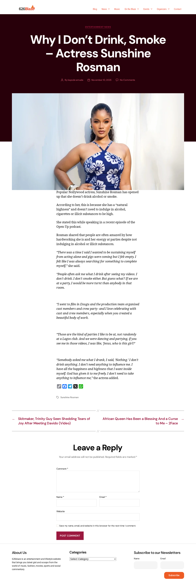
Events (146, 9)
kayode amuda (75, 79)
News (104, 9)
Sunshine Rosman (69, 397)
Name (60, 497)
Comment (62, 469)
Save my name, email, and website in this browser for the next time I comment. (97, 525)
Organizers (162, 9)
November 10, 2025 (101, 79)
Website (60, 511)
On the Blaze (130, 9)
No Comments (127, 79)
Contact (177, 9)
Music (117, 9)
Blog (95, 9)
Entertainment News (98, 27)
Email (103, 497)
